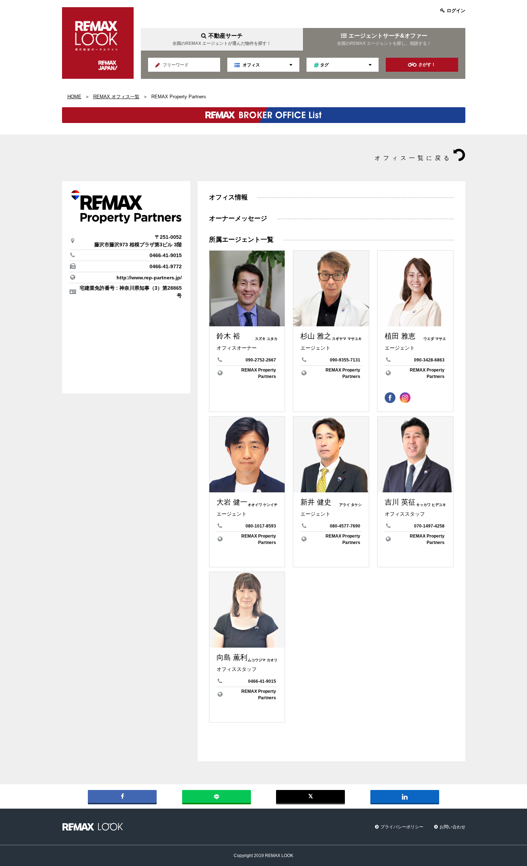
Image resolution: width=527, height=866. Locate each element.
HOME (74, 96)
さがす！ (427, 64)
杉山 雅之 (315, 336)
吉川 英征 (400, 502)
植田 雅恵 (400, 336)
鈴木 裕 (228, 336)
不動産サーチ (221, 39)
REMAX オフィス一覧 (116, 96)
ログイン (456, 10)
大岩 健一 (232, 502)
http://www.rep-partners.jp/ (149, 277)
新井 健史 (315, 502)
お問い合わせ (452, 826)
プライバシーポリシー (401, 826)
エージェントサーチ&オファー (384, 39)
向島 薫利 (232, 657)
